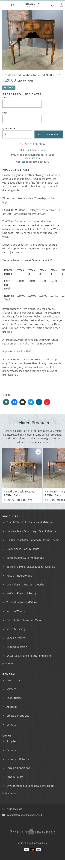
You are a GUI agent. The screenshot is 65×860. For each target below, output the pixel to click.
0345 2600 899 (32, 158)
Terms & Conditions (18, 768)
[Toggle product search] (12, 5)
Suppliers (12, 741)
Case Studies (14, 698)
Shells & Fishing (15, 629)
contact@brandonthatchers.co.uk (24, 814)
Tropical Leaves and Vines (21, 602)
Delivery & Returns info (32, 149)
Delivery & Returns (17, 759)
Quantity (8, 128)
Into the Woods (15, 611)
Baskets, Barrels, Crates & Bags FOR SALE (30, 566)
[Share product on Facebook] (14, 402)
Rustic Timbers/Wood (19, 575)
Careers (11, 750)
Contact (11, 724)
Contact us (22, 161)
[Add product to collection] (38, 452)
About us (11, 707)
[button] (4, 5)
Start (6, 97)
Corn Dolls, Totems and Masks (24, 620)
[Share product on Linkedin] (39, 402)
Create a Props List (17, 715)
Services (11, 689)
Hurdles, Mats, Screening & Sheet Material (31, 531)
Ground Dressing (16, 647)
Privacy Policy (14, 777)
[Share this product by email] (6, 402)
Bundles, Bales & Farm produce (25, 558)
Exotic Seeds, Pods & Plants (22, 549)
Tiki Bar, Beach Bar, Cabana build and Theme (32, 540)
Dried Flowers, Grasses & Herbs (25, 584)
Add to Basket (48, 134)
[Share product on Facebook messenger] (22, 402)
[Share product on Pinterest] (47, 402)
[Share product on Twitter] (31, 402)
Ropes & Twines (15, 638)
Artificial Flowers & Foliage (21, 593)
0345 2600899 (45, 343)
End (5, 113)
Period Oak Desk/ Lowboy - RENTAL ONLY (20, 493)
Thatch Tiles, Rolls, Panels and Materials (30, 522)
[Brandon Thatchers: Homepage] (32, 5)
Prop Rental (13, 680)
